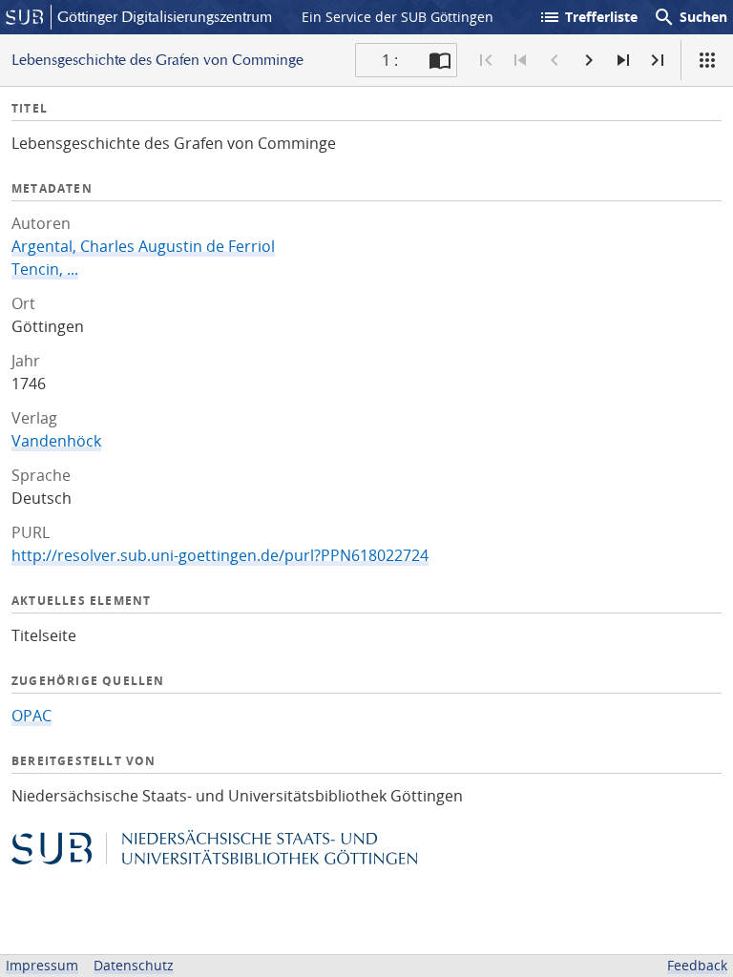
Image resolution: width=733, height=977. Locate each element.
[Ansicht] (707, 60)
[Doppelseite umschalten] (440, 60)
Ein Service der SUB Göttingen (397, 17)
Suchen (690, 17)
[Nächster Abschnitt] (623, 60)
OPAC (31, 715)
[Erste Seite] (486, 60)
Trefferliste (588, 17)
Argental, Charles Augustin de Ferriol (143, 246)
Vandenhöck (56, 440)
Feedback (697, 965)
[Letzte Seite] (657, 60)
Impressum (42, 965)
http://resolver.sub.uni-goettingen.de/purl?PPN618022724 (220, 555)
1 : (390, 60)
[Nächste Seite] (589, 60)
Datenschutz (134, 965)
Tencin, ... (44, 269)
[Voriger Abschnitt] (520, 60)
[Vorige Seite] (554, 60)
